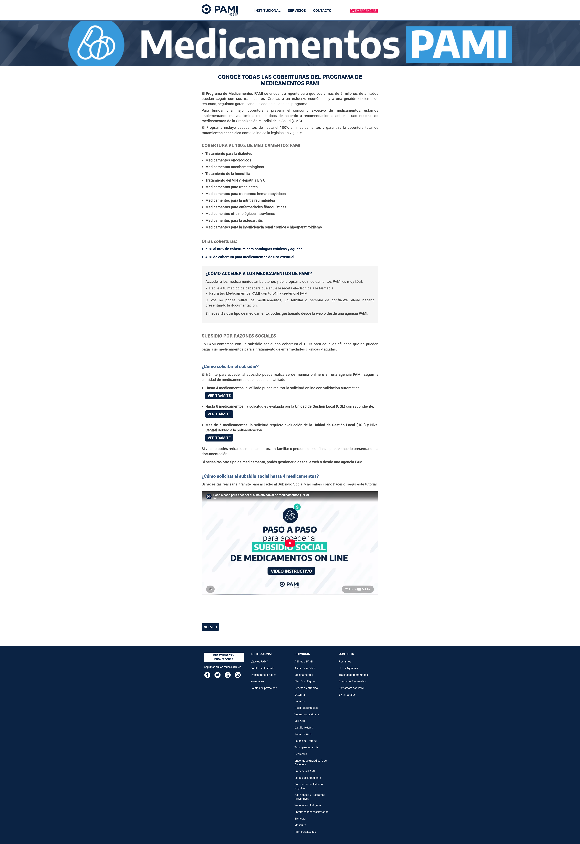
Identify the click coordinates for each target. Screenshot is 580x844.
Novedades (257, 681)
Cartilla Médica (304, 727)
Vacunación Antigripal (308, 805)
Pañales (299, 701)
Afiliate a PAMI (304, 661)
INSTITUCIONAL (267, 10)
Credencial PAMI (305, 771)
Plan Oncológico (305, 681)
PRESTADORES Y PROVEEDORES (223, 657)
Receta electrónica (306, 688)
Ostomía (300, 694)
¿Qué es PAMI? (259, 661)
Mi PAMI (300, 721)
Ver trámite (219, 395)
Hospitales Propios (306, 707)
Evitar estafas (347, 694)
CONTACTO (322, 10)
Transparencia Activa (263, 675)
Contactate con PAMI (351, 688)
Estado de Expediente (308, 777)
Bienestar (300, 818)
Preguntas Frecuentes (352, 681)
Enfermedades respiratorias (311, 812)
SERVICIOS (297, 10)
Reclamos (301, 754)
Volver (210, 627)
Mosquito (300, 825)
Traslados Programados (353, 675)
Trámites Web (303, 734)
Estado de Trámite (306, 741)
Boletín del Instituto (262, 668)
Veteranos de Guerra (307, 714)
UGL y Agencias (348, 668)
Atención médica (305, 668)
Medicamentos (304, 675)
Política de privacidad (263, 688)
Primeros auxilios (305, 831)
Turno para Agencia (306, 747)
